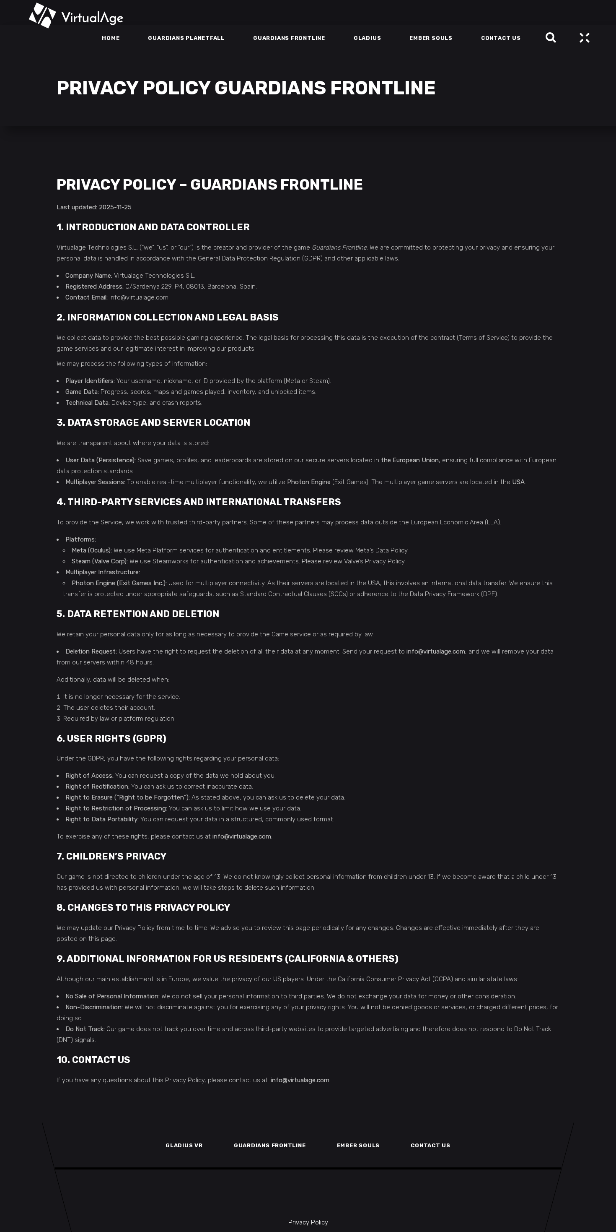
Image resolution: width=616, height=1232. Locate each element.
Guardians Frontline (270, 1145)
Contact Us (430, 1145)
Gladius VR (184, 1145)
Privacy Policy (308, 1222)
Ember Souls (358, 1145)
